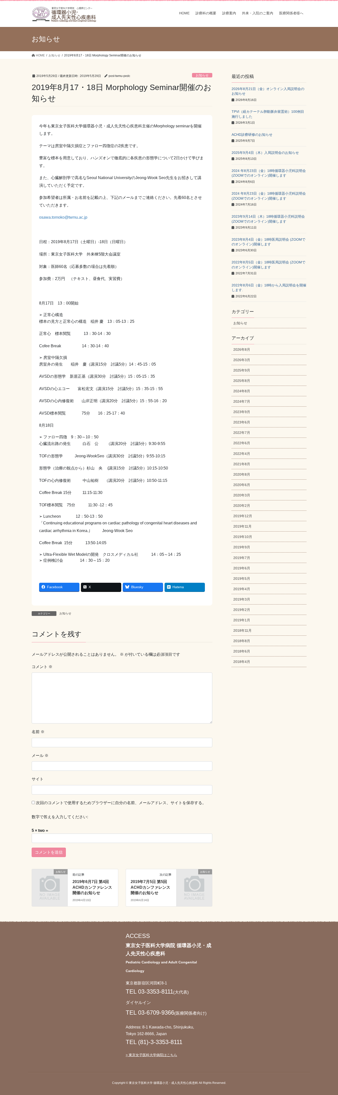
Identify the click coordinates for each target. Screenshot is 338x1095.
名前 (38, 732)
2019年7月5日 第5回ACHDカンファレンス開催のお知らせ (150, 887)
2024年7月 (241, 401)
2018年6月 (241, 651)
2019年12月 (242, 516)
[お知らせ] (50, 880)
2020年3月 (241, 495)
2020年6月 (241, 485)
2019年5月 (241, 579)
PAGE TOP (325, 1057)
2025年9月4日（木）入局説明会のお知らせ (265, 153)
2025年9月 (241, 370)
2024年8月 (241, 391)
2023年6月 (241, 422)
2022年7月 (241, 433)
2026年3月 (241, 360)
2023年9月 (241, 412)
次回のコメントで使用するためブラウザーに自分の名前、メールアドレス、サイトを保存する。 (121, 803)
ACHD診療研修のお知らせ (252, 135)
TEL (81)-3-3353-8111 (154, 1042)
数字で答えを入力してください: (60, 817)
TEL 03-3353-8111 (149, 991)
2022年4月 (241, 454)
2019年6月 (241, 568)
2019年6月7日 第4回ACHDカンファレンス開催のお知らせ (92, 887)
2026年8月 (241, 349)
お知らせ (202, 75)
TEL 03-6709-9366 (150, 1012)
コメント (42, 667)
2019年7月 (241, 558)
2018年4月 (241, 662)
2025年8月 (241, 381)
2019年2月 (241, 610)
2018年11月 (242, 630)
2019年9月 (241, 547)
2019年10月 (242, 537)
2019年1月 (241, 620)
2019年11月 (242, 526)
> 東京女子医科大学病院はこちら (151, 1055)
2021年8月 (241, 464)
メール (40, 755)
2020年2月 (241, 506)
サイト (38, 779)
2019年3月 (241, 599)
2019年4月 (241, 589)
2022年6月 (241, 443)
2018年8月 (241, 641)
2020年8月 (241, 474)
